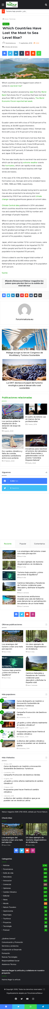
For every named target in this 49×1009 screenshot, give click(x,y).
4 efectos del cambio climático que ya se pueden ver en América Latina (31, 743)
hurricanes (9, 165)
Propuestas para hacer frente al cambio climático (31, 733)
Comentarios (39, 544)
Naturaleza (7, 877)
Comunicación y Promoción (12, 942)
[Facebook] (4, 295)
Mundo (5, 903)
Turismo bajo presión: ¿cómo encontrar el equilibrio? (25, 11)
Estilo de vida (8, 873)
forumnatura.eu (11, 43)
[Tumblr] (17, 295)
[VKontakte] (31, 295)
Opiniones (7, 888)
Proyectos (7, 922)
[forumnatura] (12, 4)
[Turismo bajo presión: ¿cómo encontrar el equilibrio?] (9, 575)
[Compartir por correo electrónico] (35, 295)
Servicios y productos (10, 946)
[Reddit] (26, 295)
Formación (6, 953)
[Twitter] (8, 295)
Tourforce (7, 919)
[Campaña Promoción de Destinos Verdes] (8, 715)
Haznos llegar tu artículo (11, 979)
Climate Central (8, 205)
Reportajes (7, 915)
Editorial (6, 896)
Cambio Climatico (10, 892)
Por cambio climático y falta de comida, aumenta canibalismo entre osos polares (12, 454)
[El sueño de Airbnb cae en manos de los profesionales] (36, 409)
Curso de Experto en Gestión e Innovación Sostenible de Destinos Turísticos (30, 703)
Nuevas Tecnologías (9, 957)
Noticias (12, 19)
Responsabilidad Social (10, 961)
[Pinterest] (22, 295)
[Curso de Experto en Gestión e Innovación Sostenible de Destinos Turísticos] (8, 704)
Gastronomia (8, 911)
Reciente (8, 544)
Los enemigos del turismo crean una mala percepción (31, 552)
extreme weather (30, 162)
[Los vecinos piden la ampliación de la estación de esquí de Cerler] (13, 411)
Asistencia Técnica (9, 964)
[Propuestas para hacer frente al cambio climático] (8, 734)
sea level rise (15, 86)
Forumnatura (8, 869)
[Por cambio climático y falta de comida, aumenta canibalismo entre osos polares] (13, 442)
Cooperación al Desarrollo (12, 950)
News (5, 900)
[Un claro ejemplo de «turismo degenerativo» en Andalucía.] (9, 565)
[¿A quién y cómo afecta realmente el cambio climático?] (8, 725)
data (31, 92)
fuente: (5, 273)
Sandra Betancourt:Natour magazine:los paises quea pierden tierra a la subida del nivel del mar (24, 283)
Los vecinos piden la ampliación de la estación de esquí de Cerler (11, 424)
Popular (23, 544)
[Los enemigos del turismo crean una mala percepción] (9, 554)
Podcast (6, 930)
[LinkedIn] (13, 295)
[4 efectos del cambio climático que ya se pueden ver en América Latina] (8, 743)
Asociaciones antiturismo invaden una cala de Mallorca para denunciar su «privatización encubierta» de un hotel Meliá (31, 600)
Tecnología (7, 926)
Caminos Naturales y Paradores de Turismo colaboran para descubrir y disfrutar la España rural (31, 586)
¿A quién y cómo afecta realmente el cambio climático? (32, 724)
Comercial (7, 884)
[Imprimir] (40, 295)
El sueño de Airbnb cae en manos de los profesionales (35, 419)
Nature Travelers (9, 907)
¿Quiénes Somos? (8, 938)
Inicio (6, 19)
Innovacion (7, 881)
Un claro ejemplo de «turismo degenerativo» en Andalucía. (30, 563)
